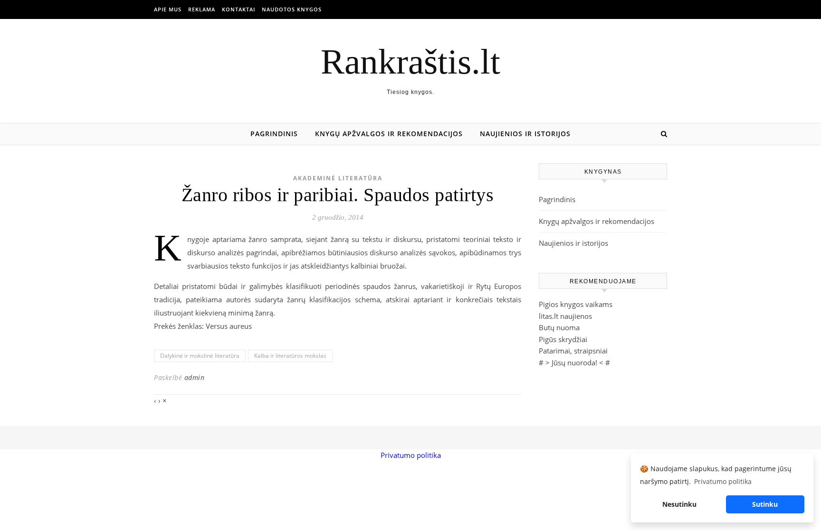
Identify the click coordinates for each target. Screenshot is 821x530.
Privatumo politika (411, 455)
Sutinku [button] (765, 504)
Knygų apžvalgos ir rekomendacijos (389, 133)
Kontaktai (238, 9)
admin (194, 377)
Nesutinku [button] (679, 504)
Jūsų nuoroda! (574, 362)
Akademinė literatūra (337, 178)
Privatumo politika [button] (723, 481)
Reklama (201, 9)
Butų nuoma (559, 327)
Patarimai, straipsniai (573, 350)
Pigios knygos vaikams (575, 304)
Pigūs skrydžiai (563, 339)
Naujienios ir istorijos (525, 133)
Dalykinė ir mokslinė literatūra (199, 356)
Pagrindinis (274, 133)
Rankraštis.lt (410, 61)
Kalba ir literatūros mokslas (290, 356)
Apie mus (167, 9)
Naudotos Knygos (292, 9)
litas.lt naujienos (565, 316)
